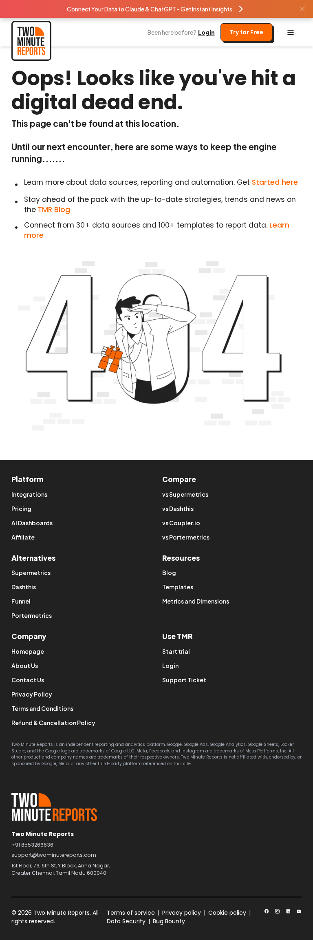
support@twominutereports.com (53, 855)
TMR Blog (54, 210)
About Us (24, 665)
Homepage (27, 651)
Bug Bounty (169, 921)
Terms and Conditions (42, 708)
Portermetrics (31, 615)
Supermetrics (31, 572)
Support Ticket (184, 679)
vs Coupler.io (181, 522)
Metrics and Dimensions (195, 601)
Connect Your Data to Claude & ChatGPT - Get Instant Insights (149, 9)
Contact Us (27, 679)
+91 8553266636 (32, 844)
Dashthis (23, 587)
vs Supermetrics (185, 494)
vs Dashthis (178, 508)
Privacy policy (181, 913)
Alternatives (33, 557)
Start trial (176, 651)
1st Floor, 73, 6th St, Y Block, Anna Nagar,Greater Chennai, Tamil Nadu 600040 (60, 869)
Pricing (21, 508)
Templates (177, 587)
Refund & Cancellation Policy (53, 722)
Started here (275, 182)
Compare (179, 479)
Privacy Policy (31, 694)
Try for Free (246, 32)
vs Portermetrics (185, 537)
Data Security (126, 921)
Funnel (21, 601)
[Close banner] (302, 9)
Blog (169, 572)
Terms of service (131, 913)
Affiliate (23, 537)
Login (206, 32)
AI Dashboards (32, 522)
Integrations (29, 494)
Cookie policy (227, 913)
